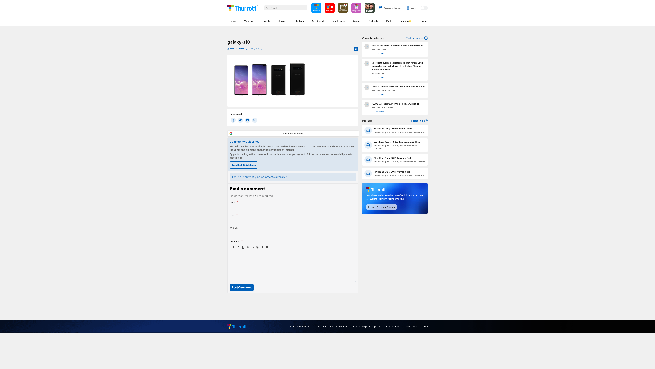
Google (266, 21)
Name (234, 202)
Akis (383, 73)
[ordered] (262, 247)
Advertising (411, 326)
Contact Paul (392, 326)
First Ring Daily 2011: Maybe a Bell (392, 171)
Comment (236, 241)
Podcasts (373, 21)
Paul (388, 21)
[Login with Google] (293, 133)
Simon (384, 49)
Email (234, 215)
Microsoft (249, 21)
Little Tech (298, 21)
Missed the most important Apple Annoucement (397, 45)
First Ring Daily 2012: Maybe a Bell (392, 158)
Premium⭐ (405, 21)
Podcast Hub (416, 120)
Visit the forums (414, 38)
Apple (281, 21)
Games (356, 21)
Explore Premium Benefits (381, 207)
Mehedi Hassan (237, 48)
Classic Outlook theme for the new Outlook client (398, 86)
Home (232, 21)
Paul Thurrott (387, 107)
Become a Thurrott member (332, 326)
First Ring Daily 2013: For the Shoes (393, 128)
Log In (414, 7)
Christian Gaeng (388, 90)
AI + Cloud (318, 21)
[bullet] (267, 247)
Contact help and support (366, 326)
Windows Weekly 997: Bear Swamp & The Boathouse (396, 142)
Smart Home (338, 21)
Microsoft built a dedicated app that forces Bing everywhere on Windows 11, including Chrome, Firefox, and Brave (397, 66)
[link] (271, 247)
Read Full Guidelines (244, 164)
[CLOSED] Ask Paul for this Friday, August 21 (395, 103)
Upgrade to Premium (392, 7)
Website (234, 228)
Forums (423, 21)
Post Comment (242, 287)
